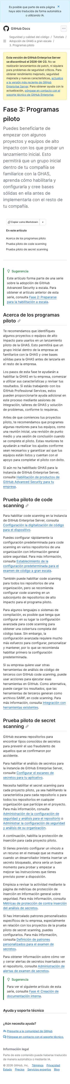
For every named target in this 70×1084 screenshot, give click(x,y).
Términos (37, 1065)
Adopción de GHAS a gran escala (30, 41)
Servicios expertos (39, 1069)
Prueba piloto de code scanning (27, 502)
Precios (19, 1069)
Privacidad (53, 1065)
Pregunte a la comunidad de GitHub (29, 1031)
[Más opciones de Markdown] (42, 222)
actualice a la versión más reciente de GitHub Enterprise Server (34, 82)
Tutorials (58, 37)
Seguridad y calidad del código (29, 37)
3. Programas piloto (21, 45)
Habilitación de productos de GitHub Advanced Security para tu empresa (31, 481)
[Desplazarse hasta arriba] (61, 1075)
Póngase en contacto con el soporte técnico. (35, 1036)
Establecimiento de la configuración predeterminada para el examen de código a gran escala (31, 566)
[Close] (59, 6)
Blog (57, 1069)
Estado (7, 1069)
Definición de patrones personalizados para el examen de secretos (28, 944)
